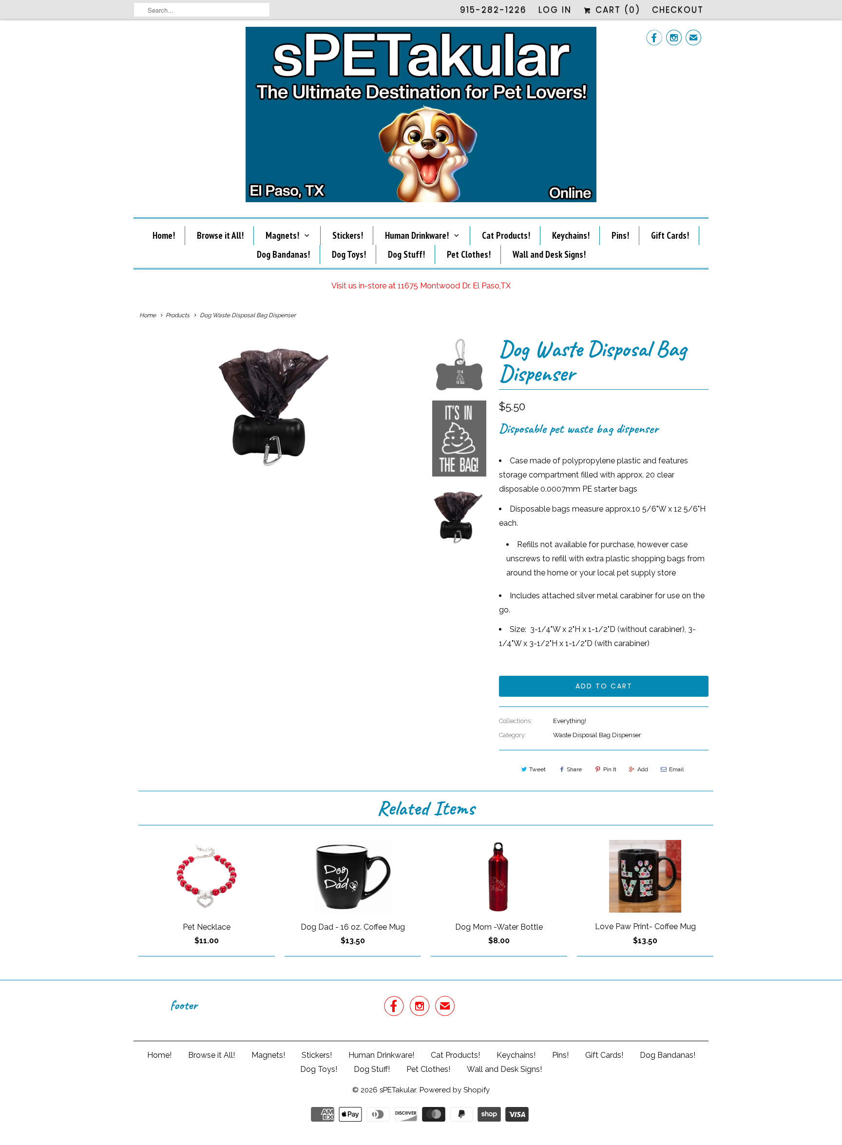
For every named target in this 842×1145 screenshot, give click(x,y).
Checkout (678, 10)
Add (642, 769)
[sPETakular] (421, 117)
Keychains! (571, 235)
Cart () (616, 10)
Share (574, 769)
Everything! (569, 721)
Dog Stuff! (406, 254)
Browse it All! (220, 235)
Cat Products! (506, 235)
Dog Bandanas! (283, 254)
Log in (555, 10)
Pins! (620, 235)
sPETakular (398, 1090)
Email (676, 769)
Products (178, 315)
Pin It (609, 769)
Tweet (537, 769)
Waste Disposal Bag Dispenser (597, 735)
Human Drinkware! (417, 235)
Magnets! (282, 235)
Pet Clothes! (469, 254)
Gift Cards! (670, 235)
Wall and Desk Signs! (549, 254)
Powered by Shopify (455, 1090)
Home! (164, 235)
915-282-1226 (493, 10)
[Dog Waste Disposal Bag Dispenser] (276, 403)
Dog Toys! (349, 254)
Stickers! (347, 235)
